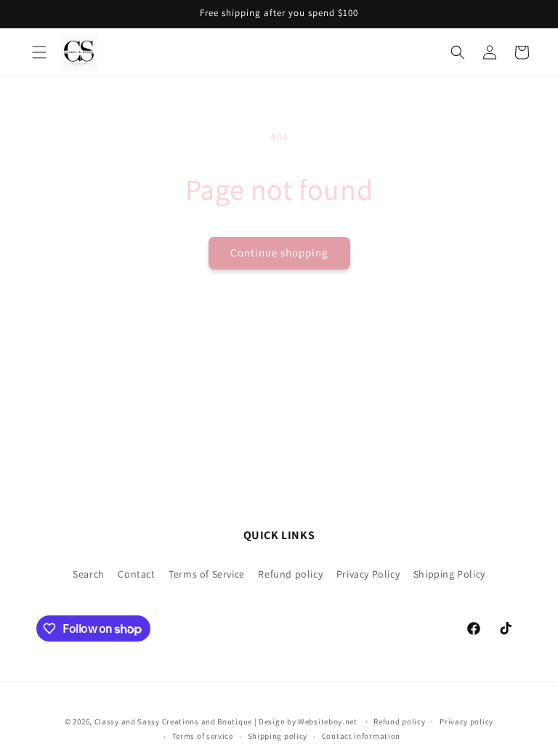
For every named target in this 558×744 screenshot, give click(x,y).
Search (89, 574)
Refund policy (290, 574)
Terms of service (202, 736)
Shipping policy (278, 736)
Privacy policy (466, 721)
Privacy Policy (368, 574)
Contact (136, 574)
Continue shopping (279, 252)
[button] (39, 52)
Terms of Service (207, 574)
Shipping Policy (449, 574)
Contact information (361, 736)
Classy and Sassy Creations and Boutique (173, 721)
